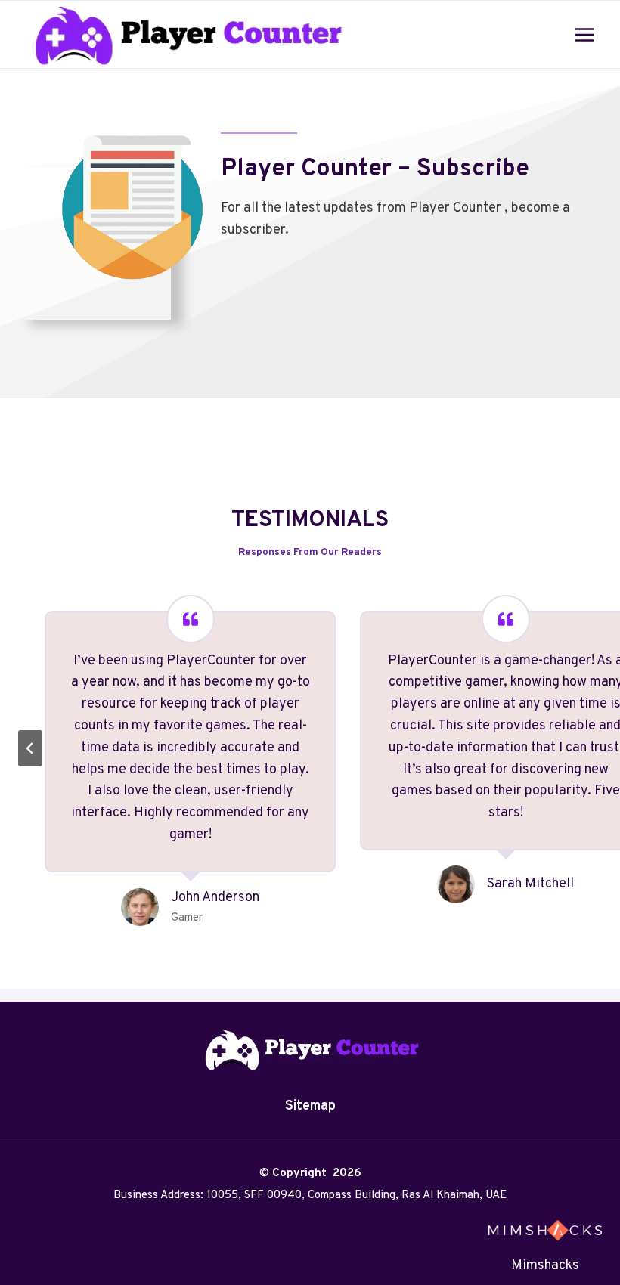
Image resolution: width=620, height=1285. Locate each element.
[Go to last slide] (30, 748)
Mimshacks (545, 1265)
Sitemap (310, 1106)
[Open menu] (584, 34)
